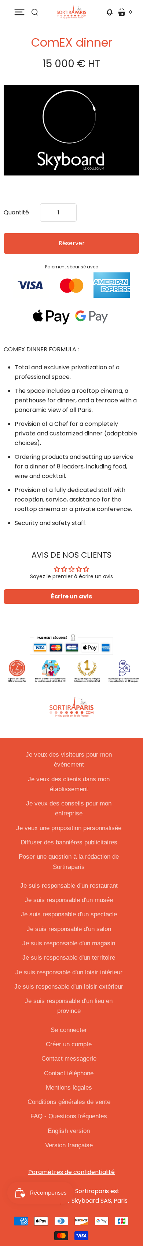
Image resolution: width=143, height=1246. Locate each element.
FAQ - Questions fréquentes (68, 1116)
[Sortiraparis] (71, 12)
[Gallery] (71, 130)
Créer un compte (69, 1044)
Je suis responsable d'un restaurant (69, 885)
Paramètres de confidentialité (71, 1172)
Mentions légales (69, 1087)
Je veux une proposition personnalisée (68, 828)
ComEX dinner (71, 42)
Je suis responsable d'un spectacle (69, 914)
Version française (69, 1145)
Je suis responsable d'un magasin (68, 943)
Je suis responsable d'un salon (69, 929)
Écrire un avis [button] (71, 596)
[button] (110, 13)
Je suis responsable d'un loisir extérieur (68, 986)
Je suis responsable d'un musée (69, 900)
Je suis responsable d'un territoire (68, 957)
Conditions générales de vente (68, 1101)
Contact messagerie (68, 1058)
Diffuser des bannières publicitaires (69, 842)
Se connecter (69, 1029)
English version (69, 1130)
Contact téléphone (69, 1073)
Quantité (16, 212)
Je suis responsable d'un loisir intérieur (68, 972)
